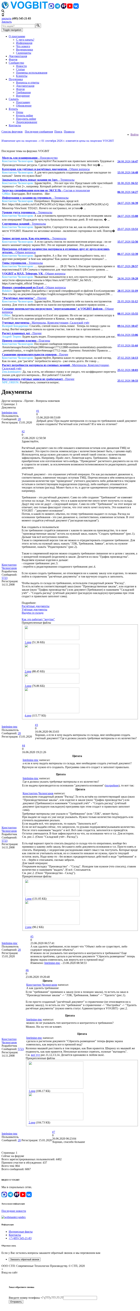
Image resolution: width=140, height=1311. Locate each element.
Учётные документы (34, 609)
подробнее (112, 785)
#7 (53, 1132)
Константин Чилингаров (9, 566)
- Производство (30, 157)
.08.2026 (127, 161)
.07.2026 (127, 203)
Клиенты (21, 75)
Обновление (24, 105)
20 (19, 419)
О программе (17, 36)
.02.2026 (127, 357)
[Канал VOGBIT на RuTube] (63, 7)
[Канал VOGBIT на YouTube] (70, 7)
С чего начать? (25, 39)
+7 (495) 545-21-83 (20, 1238)
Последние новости (13, 1210)
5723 (4, 577)
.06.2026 (127, 278)
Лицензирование (26, 122)
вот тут (35, 1054)
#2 (23, 431)
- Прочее (24, 298)
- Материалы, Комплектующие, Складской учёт (45, 322)
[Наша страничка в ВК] (76, 7)
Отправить (16, 1301)
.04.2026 (127, 325)
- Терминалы (38, 179)
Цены (19, 112)
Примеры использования (31, 72)
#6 (27, 970)
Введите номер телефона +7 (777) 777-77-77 (36, 1297)
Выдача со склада (32, 612)
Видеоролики (24, 49)
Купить (13, 108)
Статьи (20, 69)
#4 (23, 745)
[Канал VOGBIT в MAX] (51, 7)
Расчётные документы (35, 606)
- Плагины (26, 340)
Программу (23, 102)
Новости (21, 66)
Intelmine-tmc (10, 412)
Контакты (15, 125)
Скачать (14, 99)
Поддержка (16, 79)
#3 (36, 725)
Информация (24, 43)
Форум (13, 59)
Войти (135, 134)
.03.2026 (127, 345)
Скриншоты (23, 52)
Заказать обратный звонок (24, 1259)
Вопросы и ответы (27, 82)
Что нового (23, 46)
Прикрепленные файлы (36, 622)
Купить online (24, 115)
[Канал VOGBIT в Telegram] (57, 7)
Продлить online (26, 118)
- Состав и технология (46, 190)
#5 (31, 936)
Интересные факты (21, 1231)
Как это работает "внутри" (38, 619)
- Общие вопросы (46, 169)
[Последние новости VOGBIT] (70, 144)
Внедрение (23, 95)
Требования (23, 92)
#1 (37, 410)
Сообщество (16, 62)
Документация (18, 56)
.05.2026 (127, 290)
